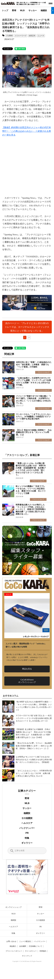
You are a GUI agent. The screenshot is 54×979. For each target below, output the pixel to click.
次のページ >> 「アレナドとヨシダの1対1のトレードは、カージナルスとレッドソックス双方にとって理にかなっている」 (27, 327)
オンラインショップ (13, 907)
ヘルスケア (27, 823)
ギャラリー (27, 843)
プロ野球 (9, 36)
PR (27, 833)
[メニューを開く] (50, 3)
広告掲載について (35, 946)
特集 (27, 838)
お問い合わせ (11, 941)
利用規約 (43, 951)
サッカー (33, 10)
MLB (22, 10)
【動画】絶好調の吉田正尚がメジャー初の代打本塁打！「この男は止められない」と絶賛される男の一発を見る (26, 131)
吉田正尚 (32, 36)
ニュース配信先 (25, 941)
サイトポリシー (31, 951)
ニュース (41, 36)
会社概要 (22, 946)
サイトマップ (27, 956)
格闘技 (44, 10)
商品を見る (27, 669)
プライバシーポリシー (14, 951)
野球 (14, 10)
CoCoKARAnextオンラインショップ (27, 681)
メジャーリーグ (20, 36)
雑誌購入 (13, 946)
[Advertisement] (27, 168)
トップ (5, 10)
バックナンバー (27, 828)
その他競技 (27, 818)
